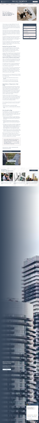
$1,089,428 (8, 55)
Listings (19, 4)
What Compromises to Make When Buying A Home (10, 79)
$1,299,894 (16, 53)
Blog (36, 4)
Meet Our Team (13, 4)
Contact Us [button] (35, 1)
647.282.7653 (25, 25)
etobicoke (9, 147)
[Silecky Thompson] (19, 1)
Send (29, 37)
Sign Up (7, 369)
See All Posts (34, 170)
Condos (24, 4)
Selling (2, 4)
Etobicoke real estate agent (7, 148)
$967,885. (4, 53)
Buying (7, 4)
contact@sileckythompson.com (31, 25)
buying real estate (5, 147)
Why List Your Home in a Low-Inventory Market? (10, 105)
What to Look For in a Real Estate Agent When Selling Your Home (11, 107)
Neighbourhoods (30, 4)
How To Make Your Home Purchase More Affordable (10, 81)
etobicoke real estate (15, 147)
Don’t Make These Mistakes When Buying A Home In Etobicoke (10, 78)
